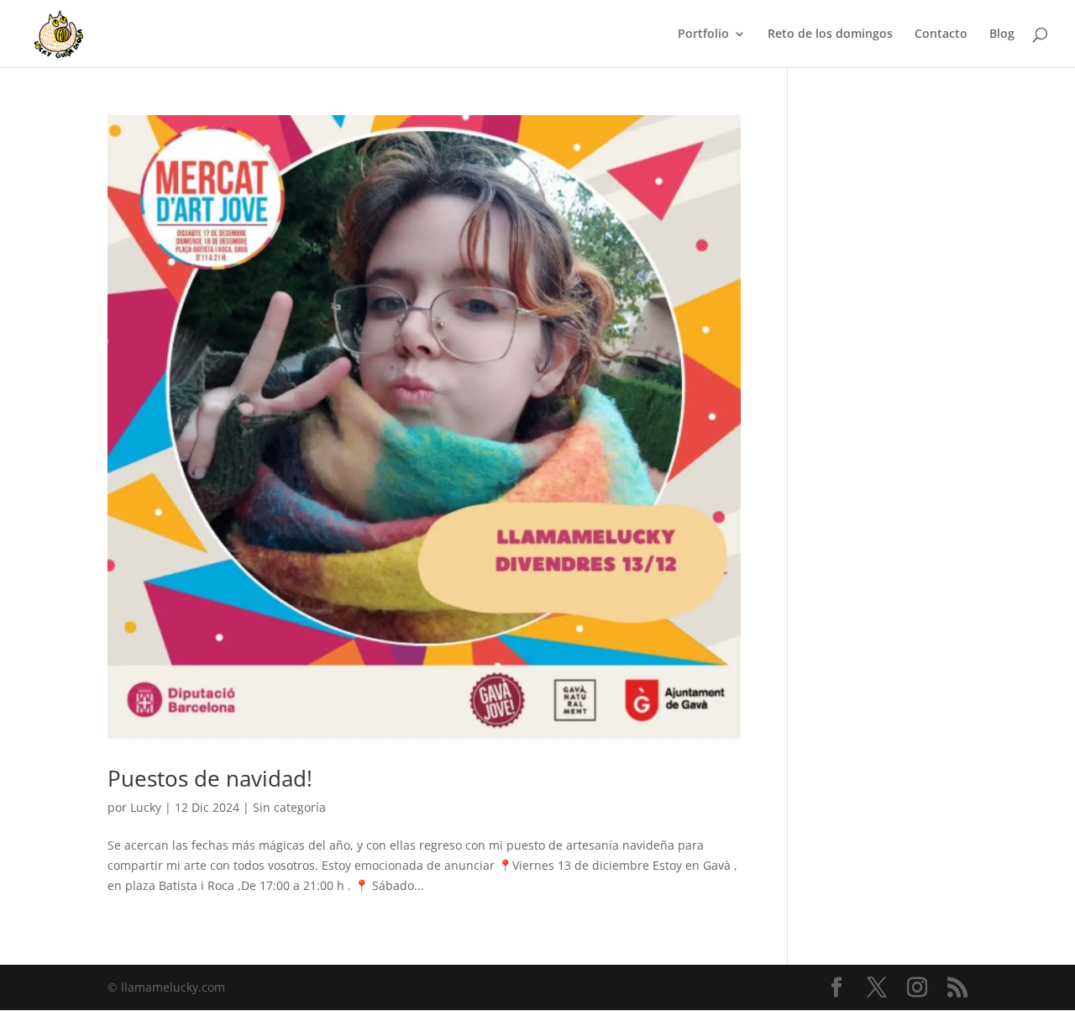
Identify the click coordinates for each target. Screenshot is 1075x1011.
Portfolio (703, 34)
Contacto (941, 34)
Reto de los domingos (830, 34)
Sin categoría (289, 807)
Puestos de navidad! (210, 778)
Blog (1002, 34)
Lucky (145, 807)
